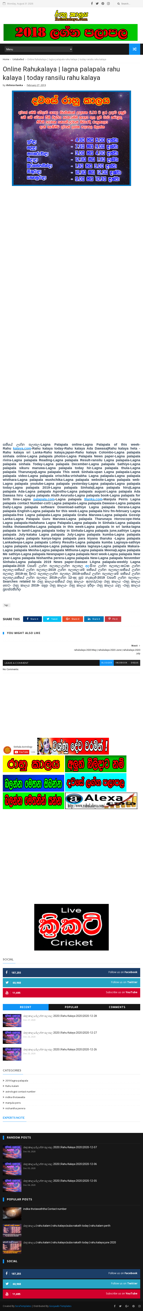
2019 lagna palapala (16, 1080)
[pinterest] (102, 3)
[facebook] (92, 3)
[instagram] (108, 3)
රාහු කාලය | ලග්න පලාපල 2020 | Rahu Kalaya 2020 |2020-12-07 (60, 1147)
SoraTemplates (23, 1306)
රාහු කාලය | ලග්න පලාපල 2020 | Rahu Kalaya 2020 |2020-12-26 (60, 1049)
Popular (71, 1007)
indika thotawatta (15, 1097)
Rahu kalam (12, 1086)
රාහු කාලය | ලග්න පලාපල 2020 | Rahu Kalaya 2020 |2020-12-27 (60, 1032)
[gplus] (127, 1306)
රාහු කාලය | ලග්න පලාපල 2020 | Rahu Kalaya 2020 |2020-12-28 (60, 1015)
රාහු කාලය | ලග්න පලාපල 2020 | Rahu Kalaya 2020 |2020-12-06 (60, 1164)
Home (6, 59)
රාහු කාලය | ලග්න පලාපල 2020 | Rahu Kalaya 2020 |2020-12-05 (60, 1180)
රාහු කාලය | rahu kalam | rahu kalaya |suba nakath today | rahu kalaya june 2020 (69, 1242)
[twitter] (97, 3)
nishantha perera (15, 1108)
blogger (106, 663)
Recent (25, 1007)
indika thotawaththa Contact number (45, 1208)
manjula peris (13, 1102)
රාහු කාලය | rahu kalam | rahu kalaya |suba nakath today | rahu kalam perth (66, 1225)
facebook (121, 663)
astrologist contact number (20, 1091)
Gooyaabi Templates (60, 1306)
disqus (134, 663)
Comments (117, 1007)
